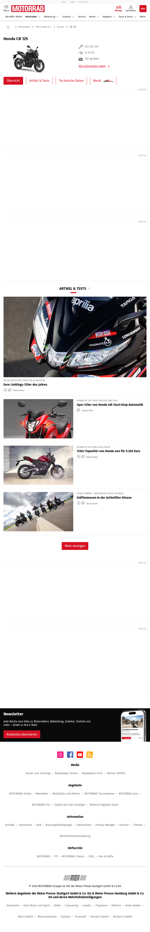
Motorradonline (47, 916)
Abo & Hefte (106, 856)
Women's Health (122, 916)
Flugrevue (101, 905)
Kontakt (9, 825)
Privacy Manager (105, 825)
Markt (143, 17)
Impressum (25, 825)
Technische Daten (71, 81)
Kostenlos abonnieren (22, 734)
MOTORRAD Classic (73, 856)
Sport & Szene (126, 17)
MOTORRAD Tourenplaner (99, 793)
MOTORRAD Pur (41, 804)
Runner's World (99, 916)
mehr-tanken (133, 905)
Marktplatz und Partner (66, 793)
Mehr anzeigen (75, 546)
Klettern (116, 905)
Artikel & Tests (39, 81)
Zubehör (66, 17)
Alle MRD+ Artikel (13, 17)
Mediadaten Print (92, 773)
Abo (64, 2)
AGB (38, 825)
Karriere (124, 825)
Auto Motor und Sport (36, 905)
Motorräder (31, 17)
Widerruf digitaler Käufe (104, 804)
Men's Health (25, 916)
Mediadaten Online (66, 773)
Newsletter (42, 793)
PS (56, 856)
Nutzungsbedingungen (59, 825)
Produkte (83, 2)
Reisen (92, 17)
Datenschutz (84, 825)
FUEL (91, 856)
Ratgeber (107, 17)
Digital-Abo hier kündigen (69, 804)
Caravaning (71, 905)
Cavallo (86, 905)
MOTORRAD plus (128, 793)
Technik (82, 17)
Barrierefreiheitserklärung (75, 836)
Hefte (72, 2)
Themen (138, 825)
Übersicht (13, 81)
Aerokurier (13, 905)
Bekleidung (49, 17)
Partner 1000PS (116, 773)
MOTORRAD (43, 856)
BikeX (57, 905)
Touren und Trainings (38, 773)
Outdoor (66, 916)
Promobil (80, 916)
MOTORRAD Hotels (20, 793)
